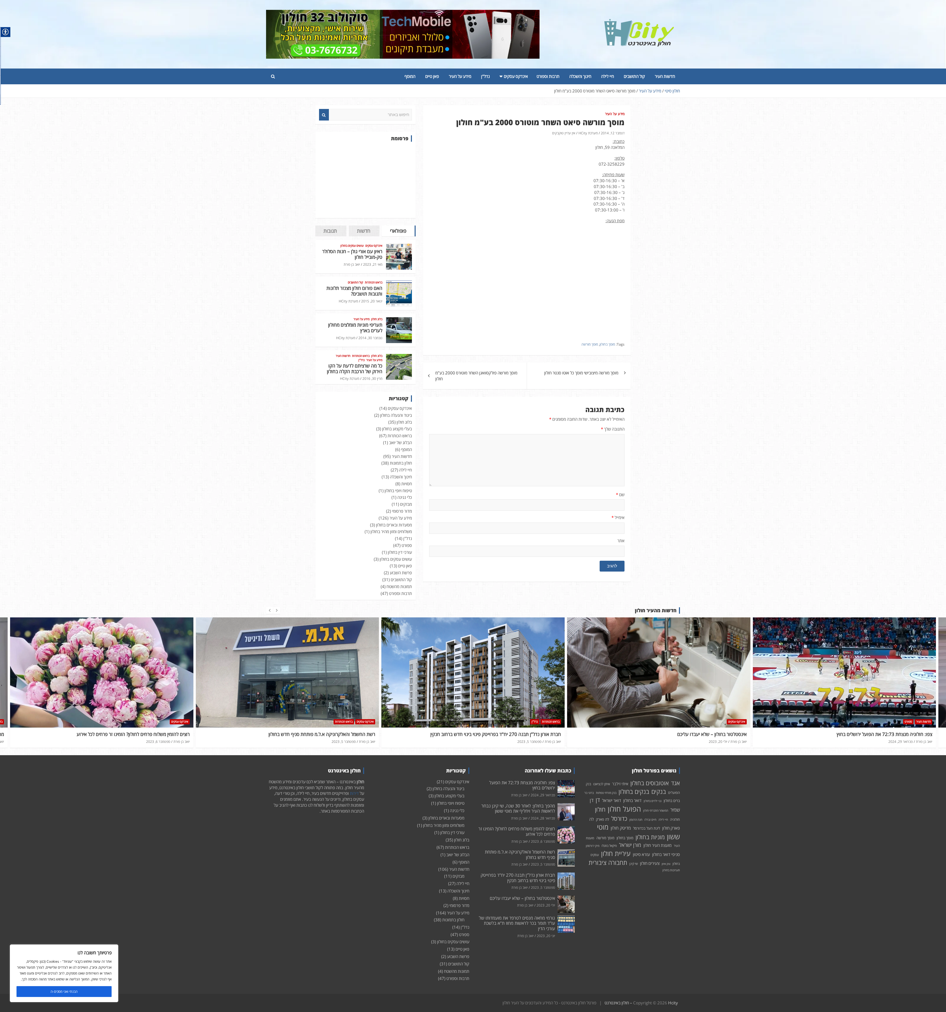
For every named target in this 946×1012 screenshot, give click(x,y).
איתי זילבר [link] (620, 783)
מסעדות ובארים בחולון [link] (394, 525)
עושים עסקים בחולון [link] (352, 246)
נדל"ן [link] (485, 76)
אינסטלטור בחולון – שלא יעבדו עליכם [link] (526, 734)
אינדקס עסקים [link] (516, 76)
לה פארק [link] (602, 819)
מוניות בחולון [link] (650, 837)
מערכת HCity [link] (588, 133)
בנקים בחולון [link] (634, 791)
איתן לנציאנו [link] (601, 784)
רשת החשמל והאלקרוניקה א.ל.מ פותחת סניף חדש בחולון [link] (136, 734)
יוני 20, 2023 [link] (546, 935)
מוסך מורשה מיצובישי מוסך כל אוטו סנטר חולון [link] (581, 373)
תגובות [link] (330, 230)
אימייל (618, 517)
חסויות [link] (406, 484)
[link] (639, 21)
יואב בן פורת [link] (352, 264)
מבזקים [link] (406, 504)
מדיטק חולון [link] (621, 828)
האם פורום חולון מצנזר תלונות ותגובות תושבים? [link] (354, 291)
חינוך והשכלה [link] (580, 76)
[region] (64, 973)
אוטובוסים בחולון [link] (649, 783)
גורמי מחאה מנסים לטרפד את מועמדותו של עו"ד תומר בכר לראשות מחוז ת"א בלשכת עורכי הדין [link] (517, 923)
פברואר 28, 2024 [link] (901, 741)
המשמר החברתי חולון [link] (655, 810)
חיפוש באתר (324, 115)
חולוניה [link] (675, 819)
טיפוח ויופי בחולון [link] (398, 490)
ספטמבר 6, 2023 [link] (543, 841)
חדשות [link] (363, 230)
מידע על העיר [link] (460, 76)
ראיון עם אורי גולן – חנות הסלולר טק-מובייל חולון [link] (352, 254)
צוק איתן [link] (666, 864)
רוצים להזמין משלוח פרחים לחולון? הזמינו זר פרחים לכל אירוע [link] (516, 831)
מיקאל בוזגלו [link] (609, 845)
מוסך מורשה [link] (589, 344)
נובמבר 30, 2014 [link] (370, 337)
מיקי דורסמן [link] (592, 846)
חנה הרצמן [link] (635, 820)
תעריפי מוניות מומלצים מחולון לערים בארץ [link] (355, 328)
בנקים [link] (658, 791)
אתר (621, 540)
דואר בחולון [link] (632, 800)
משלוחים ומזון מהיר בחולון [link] (391, 531)
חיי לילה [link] (607, 76)
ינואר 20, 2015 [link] (371, 301)
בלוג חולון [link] (376, 319)
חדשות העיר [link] (665, 76)
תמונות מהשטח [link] (399, 586)
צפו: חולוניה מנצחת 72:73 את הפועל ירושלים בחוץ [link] (699, 734)
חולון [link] (600, 809)
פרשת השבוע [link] (401, 573)
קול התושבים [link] (634, 76)
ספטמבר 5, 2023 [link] (158, 741)
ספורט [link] (407, 545)
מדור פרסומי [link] (402, 511)
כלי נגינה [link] (404, 497)
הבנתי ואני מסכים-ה (64, 991)
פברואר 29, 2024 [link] (715, 741)
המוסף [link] (410, 76)
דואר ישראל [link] (611, 800)
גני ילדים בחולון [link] (652, 801)
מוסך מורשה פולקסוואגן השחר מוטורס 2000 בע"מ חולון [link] (476, 376)
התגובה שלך (613, 429)
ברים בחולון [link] (672, 800)
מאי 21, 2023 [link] (372, 264)
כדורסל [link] (619, 818)
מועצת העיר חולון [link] (657, 845)
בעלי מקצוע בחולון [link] (397, 429)
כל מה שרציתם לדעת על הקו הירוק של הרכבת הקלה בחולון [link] (354, 369)
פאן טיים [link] (432, 76)
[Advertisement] (365, 179)
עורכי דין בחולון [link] (400, 552)
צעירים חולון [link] (649, 863)
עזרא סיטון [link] (641, 854)
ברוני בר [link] (589, 793)
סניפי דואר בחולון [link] (666, 854)
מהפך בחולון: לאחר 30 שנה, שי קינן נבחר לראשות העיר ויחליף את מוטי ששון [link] (861, 734)
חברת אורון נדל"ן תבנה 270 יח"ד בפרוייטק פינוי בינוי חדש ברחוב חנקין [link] (310, 734)
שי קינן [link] (633, 863)
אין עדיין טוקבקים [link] (563, 133)
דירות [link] (354, 793)
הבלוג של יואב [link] (400, 442)
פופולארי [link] (398, 230)
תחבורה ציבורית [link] (608, 862)
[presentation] (269, 610)
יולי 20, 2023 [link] (532, 741)
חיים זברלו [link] (650, 820)
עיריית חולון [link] (616, 853)
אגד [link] (675, 783)
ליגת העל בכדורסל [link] (646, 828)
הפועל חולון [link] (624, 809)
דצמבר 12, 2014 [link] (613, 133)
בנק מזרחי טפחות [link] (606, 793)
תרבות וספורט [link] (548, 76)
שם (620, 494)
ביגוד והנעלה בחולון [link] (396, 415)
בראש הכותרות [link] (373, 282)
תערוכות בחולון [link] (671, 870)
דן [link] (598, 800)
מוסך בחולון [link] (607, 344)
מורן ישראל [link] (630, 844)
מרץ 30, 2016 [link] (372, 378)
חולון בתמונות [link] (401, 463)
